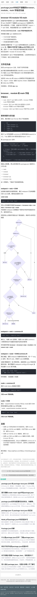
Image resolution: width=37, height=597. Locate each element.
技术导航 (6, 587)
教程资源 (22, 587)
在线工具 (11, 587)
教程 (21, 2)
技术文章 (17, 587)
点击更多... (18, 575)
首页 (2, 2)
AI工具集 (33, 587)
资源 (7, 2)
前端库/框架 (3, 589)
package (23, 13)
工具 (12, 2)
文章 (17, 2)
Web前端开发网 (12, 591)
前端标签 (28, 587)
